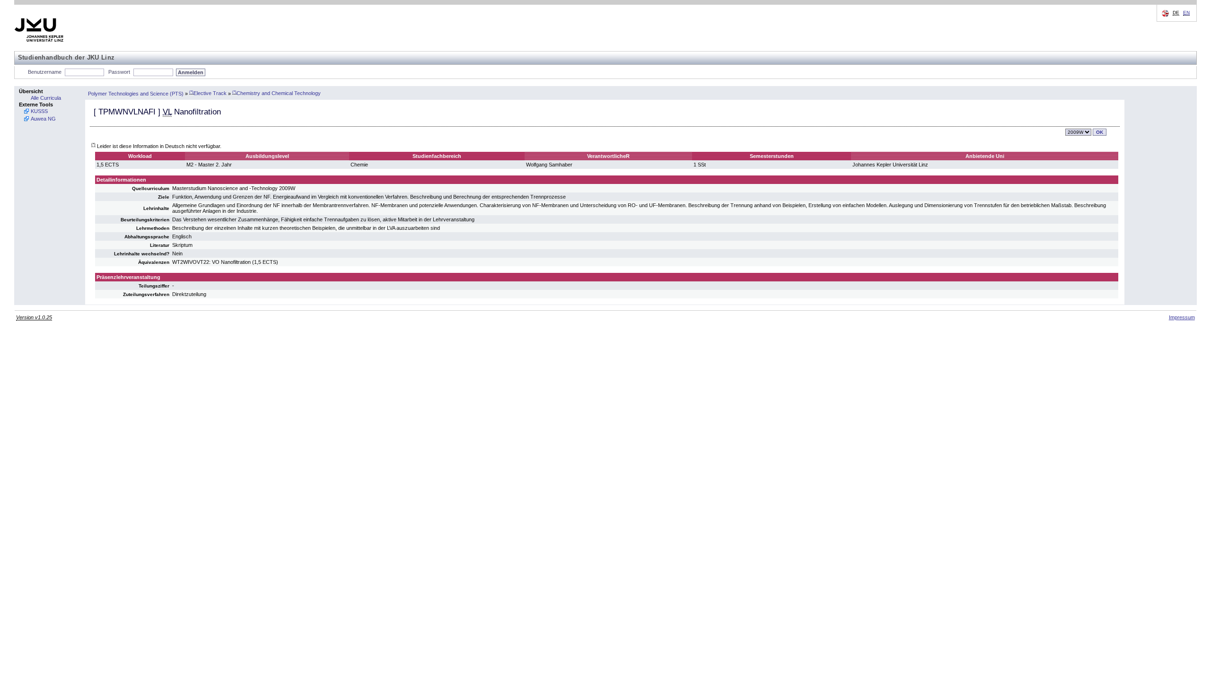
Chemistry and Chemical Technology (276, 93)
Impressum (1182, 317)
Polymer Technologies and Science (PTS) (136, 93)
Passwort (119, 72)
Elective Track (208, 93)
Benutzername (44, 72)
